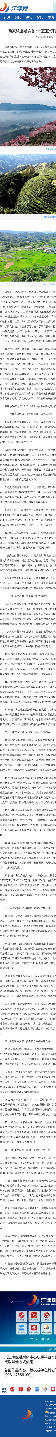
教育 (51, 17)
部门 (40, 17)
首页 (7, 17)
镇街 (29, 17)
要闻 (18, 17)
